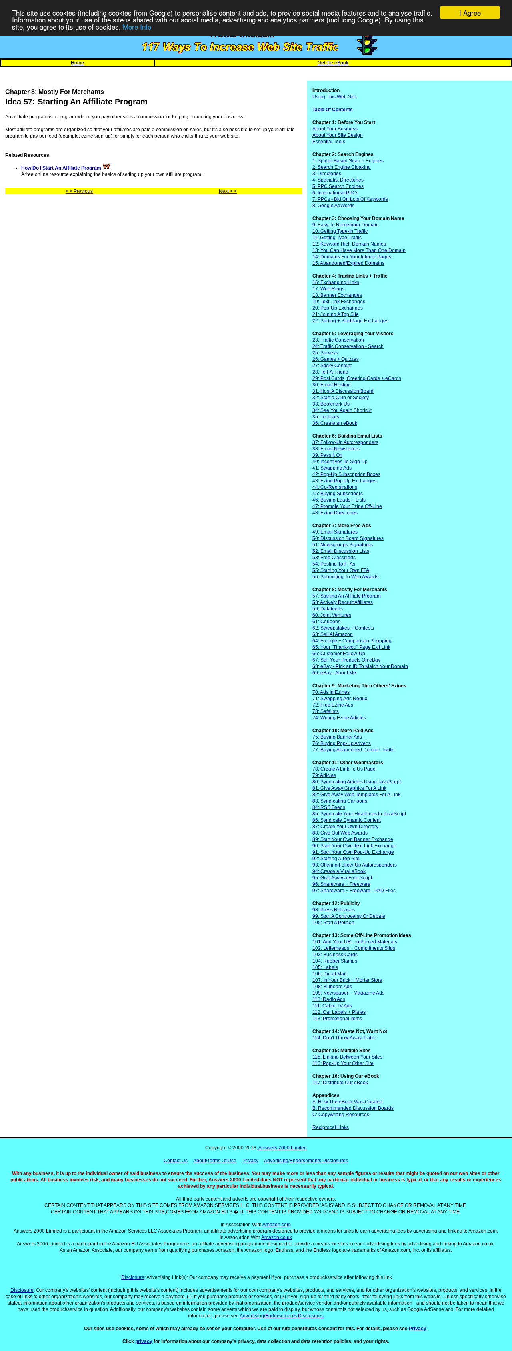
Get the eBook (333, 63)
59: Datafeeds (327, 609)
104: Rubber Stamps (334, 961)
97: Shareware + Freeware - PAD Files (354, 890)
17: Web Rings (328, 289)
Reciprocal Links (330, 1127)
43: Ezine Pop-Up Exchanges (344, 481)
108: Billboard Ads (332, 986)
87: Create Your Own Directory (345, 826)
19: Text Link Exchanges (338, 301)
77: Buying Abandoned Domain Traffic (353, 750)
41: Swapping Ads (332, 468)
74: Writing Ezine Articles (339, 718)
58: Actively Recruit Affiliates (342, 602)
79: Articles (324, 775)
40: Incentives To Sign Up (340, 461)
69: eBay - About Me (334, 673)
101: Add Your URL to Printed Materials (354, 942)
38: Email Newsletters (336, 449)
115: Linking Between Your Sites (347, 1057)
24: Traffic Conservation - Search (348, 346)
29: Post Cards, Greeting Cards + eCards (356, 378)
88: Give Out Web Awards (340, 833)
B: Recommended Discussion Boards (353, 1108)
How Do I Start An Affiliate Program (61, 168)
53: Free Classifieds (334, 557)
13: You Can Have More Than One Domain (359, 250)
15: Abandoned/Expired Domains (348, 263)
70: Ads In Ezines (331, 692)
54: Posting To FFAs (333, 564)
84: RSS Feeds (328, 807)
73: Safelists (325, 711)
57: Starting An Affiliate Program (346, 596)
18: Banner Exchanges (337, 295)
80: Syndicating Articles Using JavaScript (356, 782)
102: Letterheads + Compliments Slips (353, 948)
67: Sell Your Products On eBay (346, 660)
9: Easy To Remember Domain (345, 225)
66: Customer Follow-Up (338, 653)
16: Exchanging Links (335, 282)
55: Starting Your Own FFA (340, 570)
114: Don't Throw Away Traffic (344, 1038)
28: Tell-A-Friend (330, 372)
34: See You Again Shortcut (342, 410)
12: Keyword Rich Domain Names (349, 244)
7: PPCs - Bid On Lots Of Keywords (350, 199)
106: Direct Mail (329, 974)
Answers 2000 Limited (282, 1148)
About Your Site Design (337, 135)
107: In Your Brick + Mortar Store (347, 980)
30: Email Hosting (331, 385)
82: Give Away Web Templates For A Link (356, 794)
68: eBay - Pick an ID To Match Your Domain (360, 666)
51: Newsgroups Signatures (342, 545)
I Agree (470, 13)
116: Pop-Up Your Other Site (343, 1063)
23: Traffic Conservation (338, 340)
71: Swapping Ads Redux (339, 698)
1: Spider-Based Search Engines (348, 161)
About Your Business (335, 129)
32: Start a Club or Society (340, 397)
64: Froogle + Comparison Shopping (352, 641)
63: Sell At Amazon (332, 634)
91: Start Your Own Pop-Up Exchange (353, 852)
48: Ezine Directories (335, 513)
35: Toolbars (325, 417)
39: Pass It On (327, 455)
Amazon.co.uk (276, 1237)
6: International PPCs (335, 193)
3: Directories (326, 173)
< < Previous (79, 191)
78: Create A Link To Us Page (344, 769)
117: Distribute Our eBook (340, 1082)
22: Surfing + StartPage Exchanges (350, 321)
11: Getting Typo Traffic (337, 237)
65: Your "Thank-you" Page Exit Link (351, 647)
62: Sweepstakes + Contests (343, 628)
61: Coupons (326, 621)
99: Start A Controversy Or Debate (348, 916)
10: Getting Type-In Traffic (340, 231)
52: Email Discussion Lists (340, 551)
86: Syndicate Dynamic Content (346, 820)
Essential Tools (328, 141)
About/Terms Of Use (214, 1160)
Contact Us (176, 1160)
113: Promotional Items (337, 1018)
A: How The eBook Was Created (347, 1102)
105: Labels (325, 967)
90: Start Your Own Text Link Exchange (354, 846)
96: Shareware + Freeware (341, 884)
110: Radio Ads (328, 999)
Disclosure (132, 1277)
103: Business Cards (335, 954)
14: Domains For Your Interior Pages (351, 257)
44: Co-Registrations (334, 487)
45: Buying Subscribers (337, 493)
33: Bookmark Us (331, 404)
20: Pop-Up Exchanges (337, 308)
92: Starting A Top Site (336, 858)
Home (77, 63)
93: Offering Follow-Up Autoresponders (354, 865)
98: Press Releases (333, 910)
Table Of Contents (332, 109)
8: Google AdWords (333, 205)
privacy (143, 1341)
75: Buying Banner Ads (337, 737)
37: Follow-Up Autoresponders (345, 442)
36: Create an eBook (334, 423)
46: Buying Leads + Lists (339, 500)
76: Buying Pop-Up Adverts (341, 743)
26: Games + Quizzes (335, 359)
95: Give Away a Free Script (342, 878)
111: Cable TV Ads (332, 1006)
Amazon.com (276, 1224)
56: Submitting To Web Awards (345, 577)
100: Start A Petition (333, 922)
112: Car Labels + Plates (339, 1012)
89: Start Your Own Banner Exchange (352, 839)
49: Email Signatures (335, 532)
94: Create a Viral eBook (339, 871)
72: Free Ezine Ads (332, 705)
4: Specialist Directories (338, 180)
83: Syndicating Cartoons (339, 801)
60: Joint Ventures (331, 615)
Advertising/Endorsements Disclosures (306, 1160)
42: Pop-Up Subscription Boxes (346, 474)
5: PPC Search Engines (338, 186)
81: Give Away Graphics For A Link (349, 788)
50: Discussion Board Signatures (348, 538)
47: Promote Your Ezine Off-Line (347, 506)
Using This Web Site (334, 97)
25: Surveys (325, 353)
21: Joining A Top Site (335, 314)
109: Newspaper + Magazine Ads (348, 993)
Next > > (228, 191)
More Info (137, 27)
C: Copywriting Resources (340, 1114)
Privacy (250, 1160)
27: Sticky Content (332, 365)
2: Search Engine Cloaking (341, 167)
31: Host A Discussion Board (343, 391)
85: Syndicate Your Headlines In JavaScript (359, 814)
